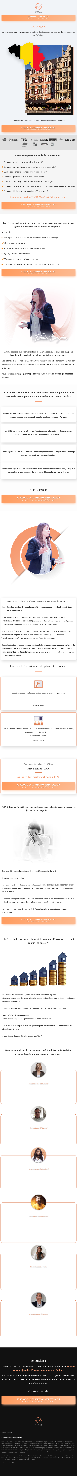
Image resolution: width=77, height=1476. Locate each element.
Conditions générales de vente (12, 1437)
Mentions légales (7, 1433)
